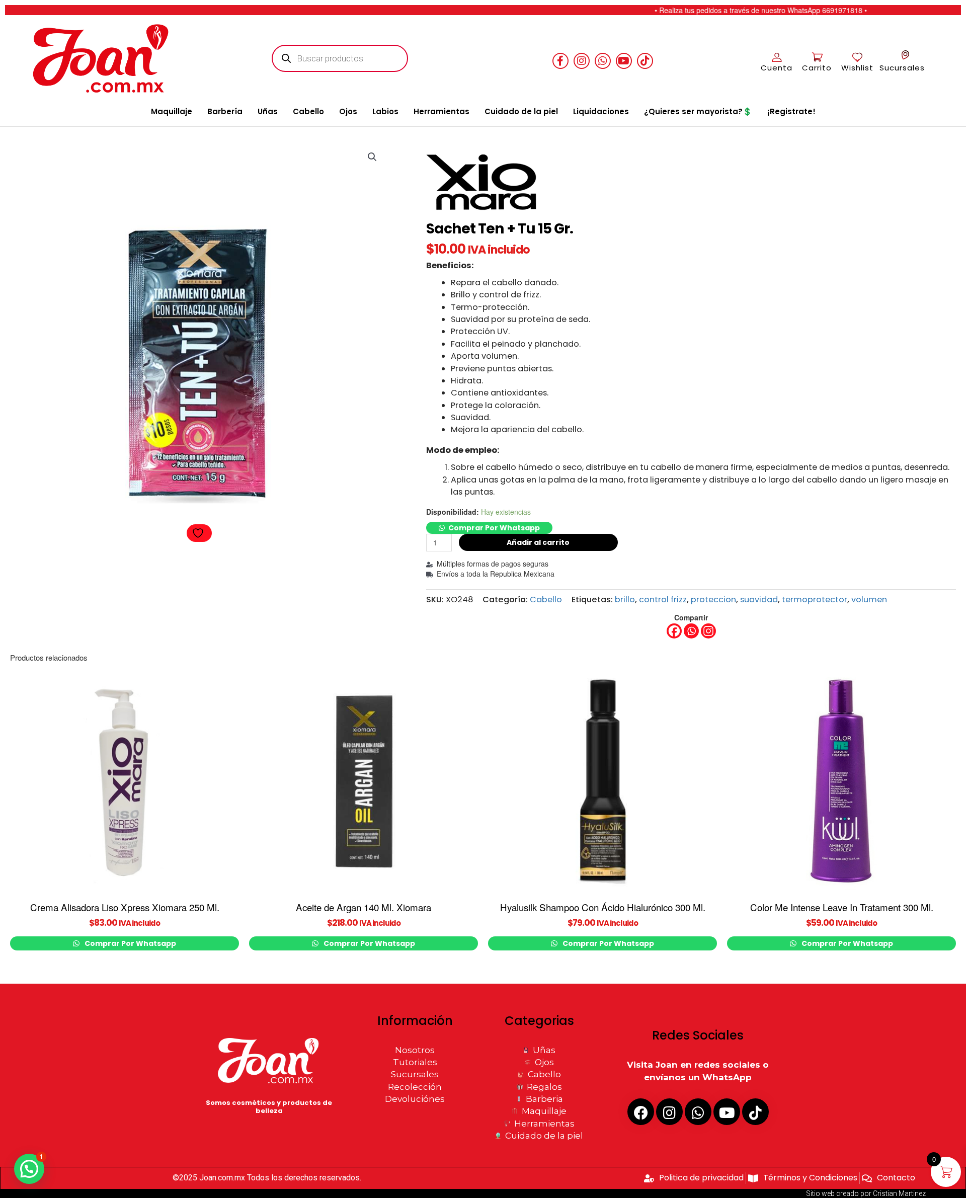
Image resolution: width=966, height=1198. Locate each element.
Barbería (225, 111)
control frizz (663, 599)
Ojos (348, 111)
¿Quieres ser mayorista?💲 (698, 111)
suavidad (759, 599)
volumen (869, 599)
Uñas (268, 111)
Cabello (308, 111)
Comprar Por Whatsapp (494, 528)
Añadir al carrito (538, 542)
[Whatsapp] (691, 630)
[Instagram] (708, 630)
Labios (385, 111)
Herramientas (441, 111)
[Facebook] (674, 630)
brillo (625, 599)
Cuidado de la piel (521, 111)
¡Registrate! (791, 111)
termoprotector (814, 599)
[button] (372, 157)
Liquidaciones (601, 111)
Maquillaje (171, 111)
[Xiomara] (484, 184)
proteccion (713, 599)
